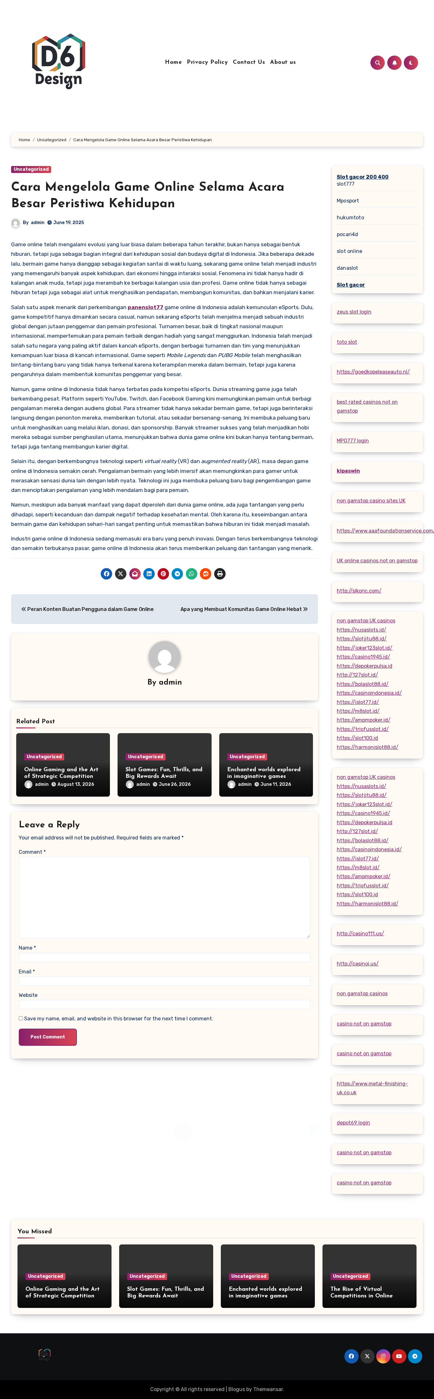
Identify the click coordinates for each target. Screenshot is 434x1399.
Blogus (236, 1389)
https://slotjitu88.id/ (362, 639)
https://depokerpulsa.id (364, 666)
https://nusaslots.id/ (361, 630)
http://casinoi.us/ (358, 964)
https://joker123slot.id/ (364, 648)
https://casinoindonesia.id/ (369, 693)
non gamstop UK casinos (366, 621)
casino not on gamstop (364, 1024)
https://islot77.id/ (358, 702)
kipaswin (348, 471)
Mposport (348, 201)
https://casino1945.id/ (363, 657)
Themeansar (268, 1389)
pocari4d (347, 234)
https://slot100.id (357, 738)
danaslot (347, 268)
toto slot (347, 342)
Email (27, 972)
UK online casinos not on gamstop (377, 561)
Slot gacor (351, 285)
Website (28, 995)
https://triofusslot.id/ (363, 729)
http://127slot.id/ (357, 675)
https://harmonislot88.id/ (367, 747)
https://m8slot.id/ (358, 711)
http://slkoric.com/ (359, 591)
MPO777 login (353, 441)
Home (173, 62)
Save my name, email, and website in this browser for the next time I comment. (118, 1019)
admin (37, 222)
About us (283, 62)
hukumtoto (350, 218)
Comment (32, 852)
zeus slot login (354, 312)
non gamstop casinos (362, 994)
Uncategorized (31, 169)
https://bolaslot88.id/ (363, 684)
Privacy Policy (207, 62)
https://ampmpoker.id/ (363, 720)
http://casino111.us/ (360, 934)
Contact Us (249, 62)
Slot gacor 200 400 (363, 177)
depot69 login (353, 1123)
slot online (349, 251)
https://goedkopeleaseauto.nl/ (373, 372)
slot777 (346, 184)
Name (27, 948)
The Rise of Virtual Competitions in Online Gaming (361, 1296)
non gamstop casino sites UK (371, 501)
